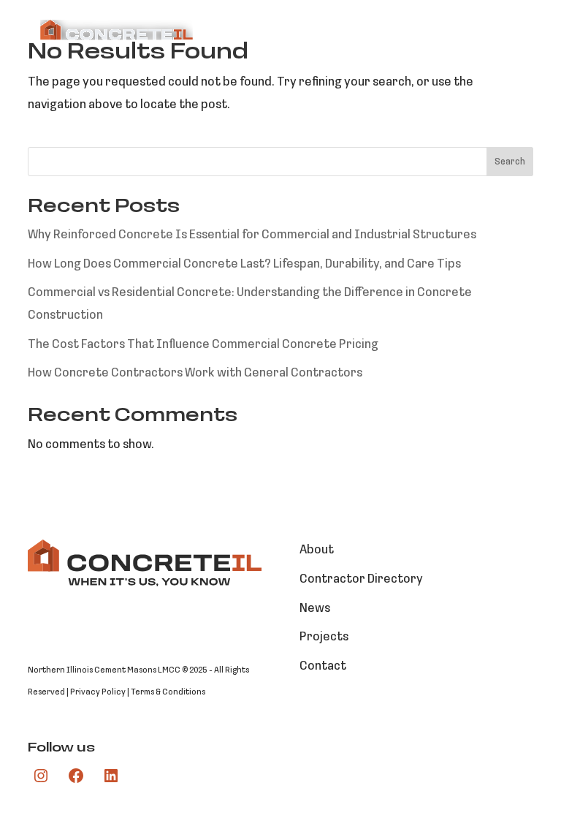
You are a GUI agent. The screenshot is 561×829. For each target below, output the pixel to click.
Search (510, 161)
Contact (322, 666)
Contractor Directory (361, 579)
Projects (323, 637)
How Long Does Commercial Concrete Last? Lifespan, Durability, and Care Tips (244, 264)
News (314, 609)
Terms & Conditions (168, 692)
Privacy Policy (98, 692)
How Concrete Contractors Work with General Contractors (195, 373)
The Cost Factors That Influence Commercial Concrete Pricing (203, 345)
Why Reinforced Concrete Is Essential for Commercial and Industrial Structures (252, 235)
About (316, 550)
